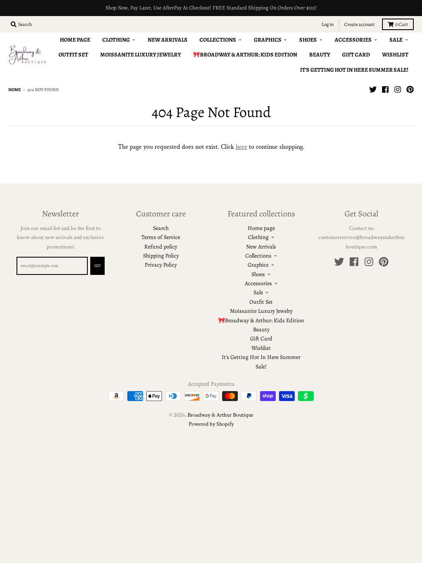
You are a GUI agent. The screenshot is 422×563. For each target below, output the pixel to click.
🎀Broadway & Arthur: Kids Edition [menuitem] (245, 55)
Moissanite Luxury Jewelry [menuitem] (140, 55)
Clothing (258, 237)
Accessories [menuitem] (353, 40)
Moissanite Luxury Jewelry (261, 311)
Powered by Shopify (211, 424)
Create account (359, 24)
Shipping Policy (161, 256)
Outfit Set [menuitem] (73, 55)
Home (14, 90)
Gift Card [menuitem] (356, 55)
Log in (327, 24)
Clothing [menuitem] (116, 40)
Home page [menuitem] (75, 40)
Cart (401, 24)
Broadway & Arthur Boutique (220, 415)
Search (161, 228)
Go (97, 266)
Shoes (258, 274)
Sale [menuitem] (396, 40)
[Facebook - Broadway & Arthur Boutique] (385, 89)
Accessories (258, 283)
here (241, 147)
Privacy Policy (161, 265)
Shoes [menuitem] (308, 40)
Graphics (258, 265)
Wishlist (261, 348)
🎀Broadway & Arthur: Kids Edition (261, 320)
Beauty (261, 329)
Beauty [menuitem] (319, 55)
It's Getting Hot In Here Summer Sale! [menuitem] (354, 70)
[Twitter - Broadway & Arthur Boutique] (373, 89)
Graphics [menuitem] (267, 40)
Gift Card (261, 338)
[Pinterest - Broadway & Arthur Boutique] (410, 89)
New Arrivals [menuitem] (168, 40)
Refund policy (160, 247)
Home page (261, 228)
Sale (258, 292)
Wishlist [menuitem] (395, 55)
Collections (258, 256)
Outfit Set (261, 302)
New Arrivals (261, 247)
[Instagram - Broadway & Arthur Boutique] (397, 89)
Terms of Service (160, 237)
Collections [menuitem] (217, 40)
